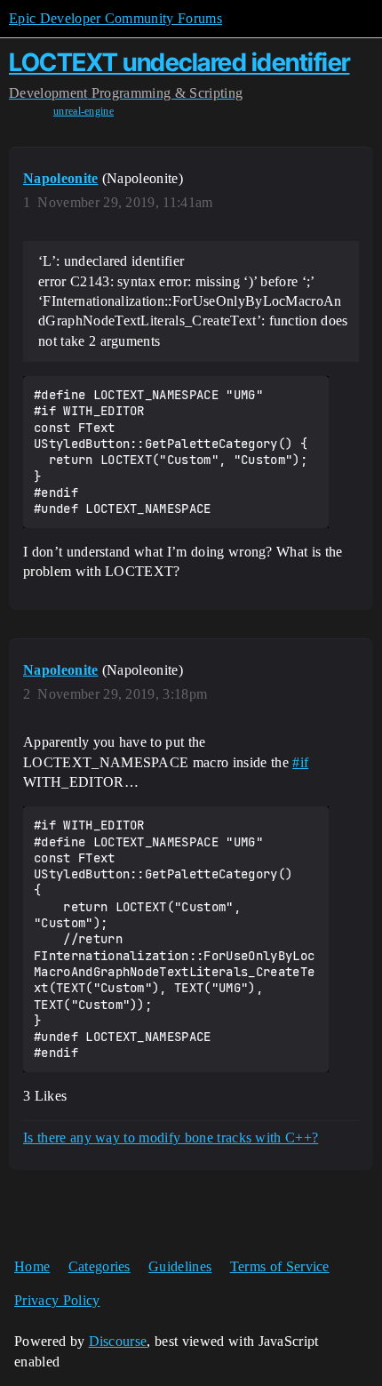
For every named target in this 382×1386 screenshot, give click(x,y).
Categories (99, 1266)
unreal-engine (83, 111)
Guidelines (179, 1266)
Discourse (118, 1341)
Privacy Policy (56, 1300)
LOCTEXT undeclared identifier (179, 62)
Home (32, 1266)
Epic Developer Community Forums (115, 18)
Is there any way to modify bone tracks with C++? (170, 1137)
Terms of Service (280, 1266)
